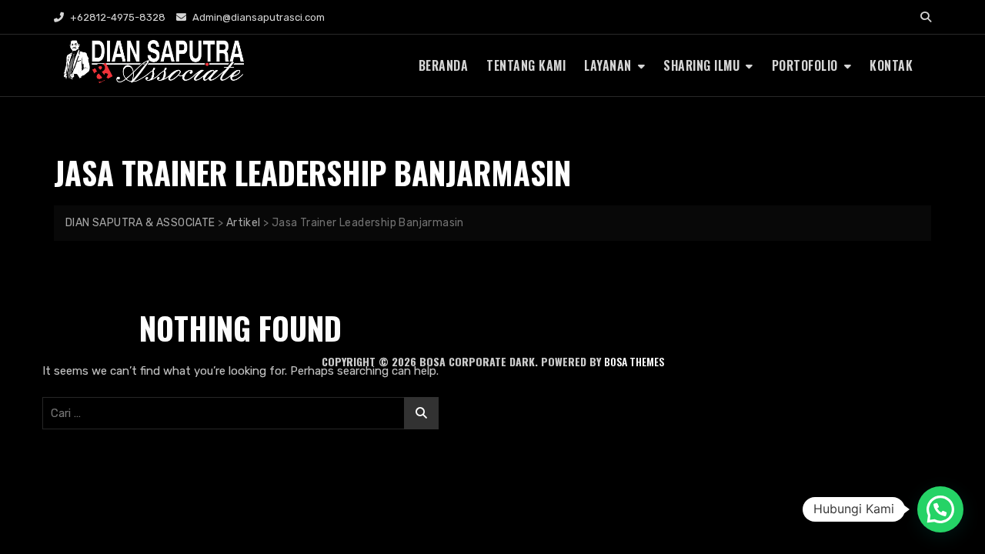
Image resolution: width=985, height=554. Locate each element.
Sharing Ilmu (701, 65)
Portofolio (805, 65)
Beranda (444, 65)
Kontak (891, 65)
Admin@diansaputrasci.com (257, 17)
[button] (940, 509)
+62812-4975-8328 (116, 17)
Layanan (608, 65)
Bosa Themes (634, 361)
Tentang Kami (526, 65)
